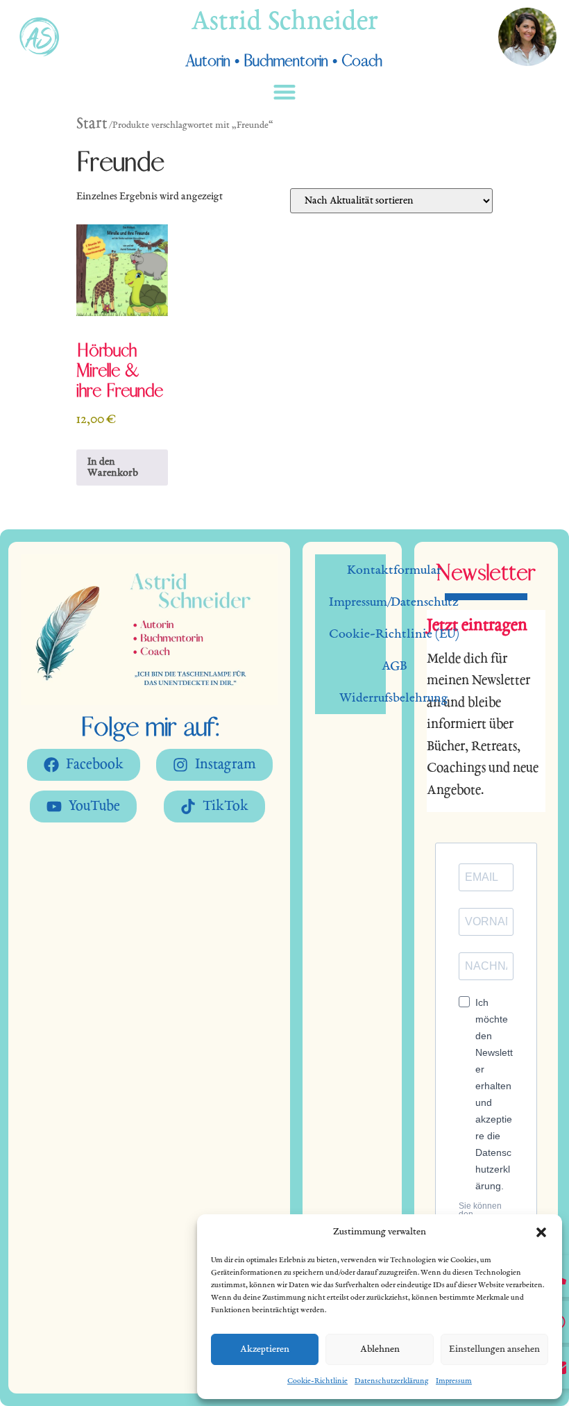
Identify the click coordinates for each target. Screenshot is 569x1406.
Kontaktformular (394, 570)
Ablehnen (380, 1349)
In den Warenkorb (112, 467)
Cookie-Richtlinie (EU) (394, 634)
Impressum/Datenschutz (394, 602)
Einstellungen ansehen (494, 1349)
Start (92, 124)
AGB (394, 666)
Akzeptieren (264, 1349)
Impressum (454, 1381)
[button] (541, 1232)
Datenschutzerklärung (392, 1381)
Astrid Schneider (284, 23)
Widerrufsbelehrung (393, 698)
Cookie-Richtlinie (317, 1381)
